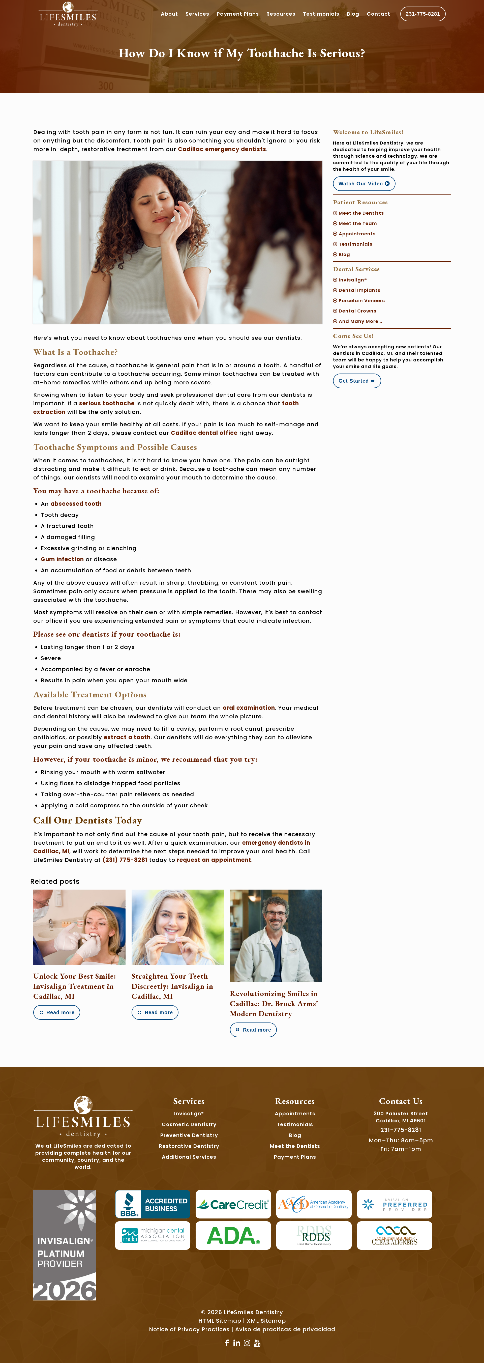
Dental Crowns (357, 311)
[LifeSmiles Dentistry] (68, 14)
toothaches (164, 338)
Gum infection (62, 559)
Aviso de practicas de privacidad (285, 1329)
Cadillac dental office (204, 433)
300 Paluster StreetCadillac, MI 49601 (401, 1117)
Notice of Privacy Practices (189, 1329)
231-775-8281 (423, 14)
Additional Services (189, 1156)
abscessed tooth (76, 504)
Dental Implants (359, 290)
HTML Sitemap (219, 1320)
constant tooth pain (259, 583)
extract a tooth (127, 737)
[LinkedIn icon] (237, 1342)
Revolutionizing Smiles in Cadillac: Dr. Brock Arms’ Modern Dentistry (274, 1003)
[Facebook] (227, 1342)
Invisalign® (352, 280)
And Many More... (360, 321)
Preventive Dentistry (189, 1135)
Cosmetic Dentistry (189, 1124)
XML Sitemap (266, 1320)
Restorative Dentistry (189, 1146)
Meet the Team (357, 223)
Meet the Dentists (361, 213)
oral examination (249, 708)
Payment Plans (295, 1156)
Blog (344, 254)
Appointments (357, 234)
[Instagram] (247, 1342)
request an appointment (214, 860)
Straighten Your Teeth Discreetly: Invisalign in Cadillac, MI (172, 986)
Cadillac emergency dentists (222, 149)
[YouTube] (257, 1342)
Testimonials (355, 244)
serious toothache (107, 403)
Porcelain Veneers (361, 300)
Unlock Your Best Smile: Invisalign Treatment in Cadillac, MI (74, 986)
